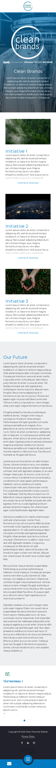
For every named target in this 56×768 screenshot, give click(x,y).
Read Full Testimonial (4, 713)
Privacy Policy (28, 736)
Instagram (34, 743)
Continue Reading (28, 183)
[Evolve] (28, 751)
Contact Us (9, 763)
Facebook (22, 743)
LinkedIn (28, 743)
